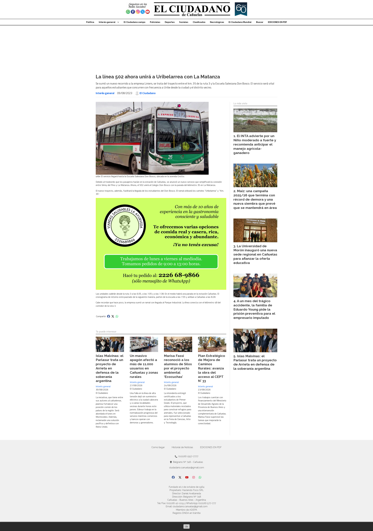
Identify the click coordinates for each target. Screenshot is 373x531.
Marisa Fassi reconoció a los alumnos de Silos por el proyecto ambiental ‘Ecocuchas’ (178, 366)
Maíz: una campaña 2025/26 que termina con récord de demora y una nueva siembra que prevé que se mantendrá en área (255, 199)
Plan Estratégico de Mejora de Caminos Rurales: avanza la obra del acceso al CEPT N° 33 (211, 368)
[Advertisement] (186, 47)
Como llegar (158, 447)
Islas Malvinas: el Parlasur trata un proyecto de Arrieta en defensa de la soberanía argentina (109, 368)
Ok (186, 526)
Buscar (259, 22)
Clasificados (199, 22)
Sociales (183, 22)
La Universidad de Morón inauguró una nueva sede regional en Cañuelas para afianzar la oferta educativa (255, 254)
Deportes (170, 22)
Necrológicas (217, 22)
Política (90, 22)
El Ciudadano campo (134, 22)
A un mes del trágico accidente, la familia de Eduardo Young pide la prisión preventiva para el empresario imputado (254, 309)
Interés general (107, 22)
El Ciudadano (148, 93)
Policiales (155, 22)
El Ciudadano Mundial (240, 22)
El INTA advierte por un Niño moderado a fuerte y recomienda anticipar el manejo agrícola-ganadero (254, 144)
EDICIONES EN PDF (277, 22)
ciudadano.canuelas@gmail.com (186, 467)
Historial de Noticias (182, 447)
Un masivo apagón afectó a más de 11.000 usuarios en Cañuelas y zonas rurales (144, 366)
